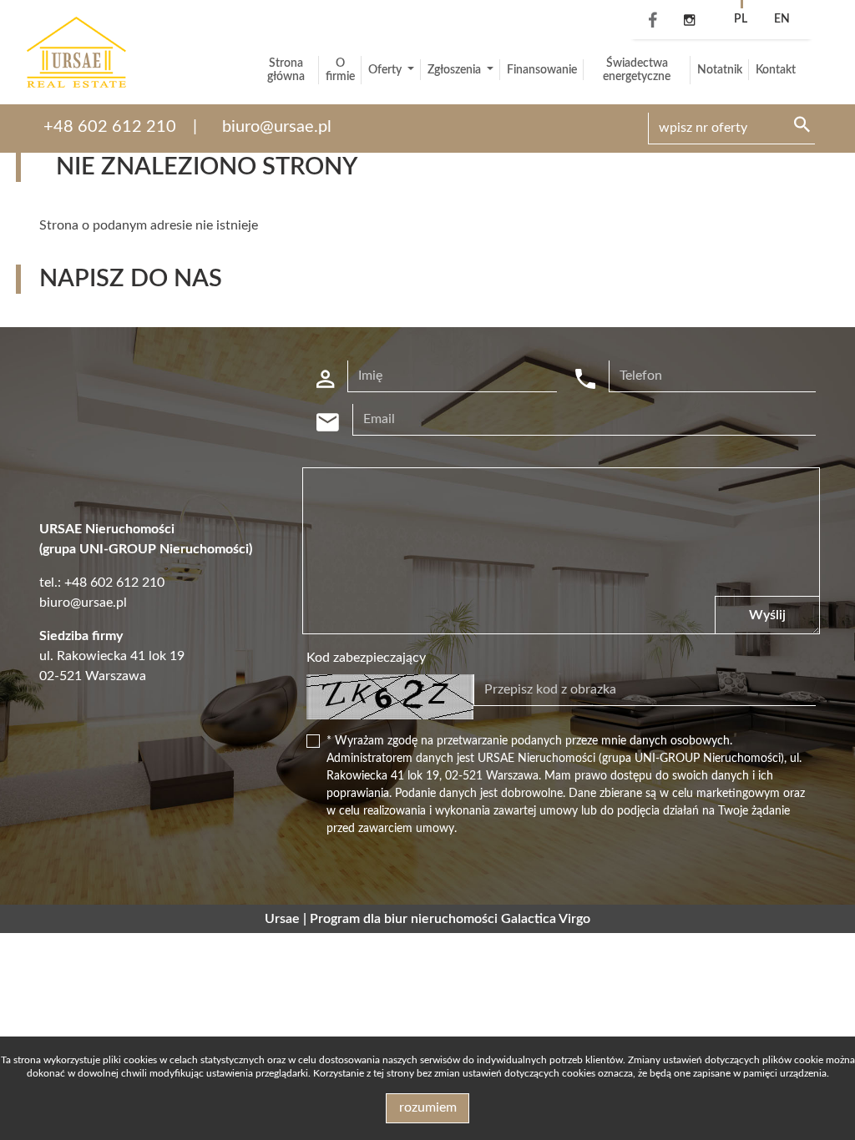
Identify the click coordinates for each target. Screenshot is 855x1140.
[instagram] (689, 21)
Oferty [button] (386, 70)
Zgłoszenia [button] (455, 70)
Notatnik (719, 70)
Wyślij (767, 615)
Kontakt (776, 70)
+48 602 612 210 (109, 127)
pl (740, 19)
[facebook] (648, 21)
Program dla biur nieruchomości (405, 919)
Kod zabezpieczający (366, 657)
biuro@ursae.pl (276, 127)
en (782, 19)
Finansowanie (542, 70)
